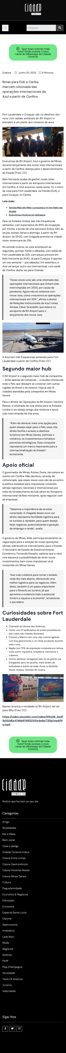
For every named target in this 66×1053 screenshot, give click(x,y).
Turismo (7, 985)
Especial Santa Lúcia (14, 912)
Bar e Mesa (8, 834)
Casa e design (10, 846)
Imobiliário (8, 930)
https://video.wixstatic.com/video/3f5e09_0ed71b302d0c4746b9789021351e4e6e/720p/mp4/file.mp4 (32, 720)
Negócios (7, 949)
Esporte (7, 918)
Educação (8, 900)
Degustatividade (12, 888)
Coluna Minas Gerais (14, 876)
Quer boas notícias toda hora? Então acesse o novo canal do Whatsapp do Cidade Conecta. (33, 52)
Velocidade (9, 991)
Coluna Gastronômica (15, 864)
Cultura (6, 72)
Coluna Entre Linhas (13, 858)
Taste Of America (12, 979)
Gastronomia (10, 924)
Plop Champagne (12, 967)
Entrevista (8, 906)
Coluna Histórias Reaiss (16, 870)
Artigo (5, 822)
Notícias (7, 955)
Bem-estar (8, 840)
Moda (5, 942)
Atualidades (9, 828)
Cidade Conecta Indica (15, 852)
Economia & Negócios (15, 894)
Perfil (5, 961)
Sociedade (8, 973)
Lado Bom (8, 936)
